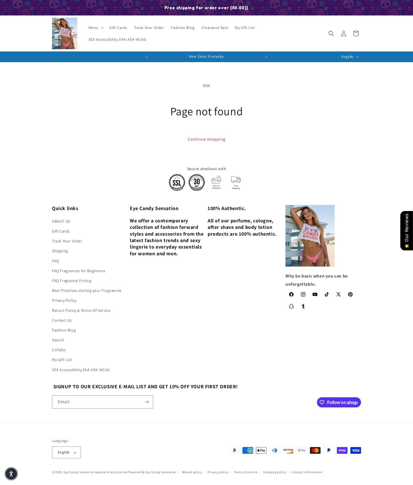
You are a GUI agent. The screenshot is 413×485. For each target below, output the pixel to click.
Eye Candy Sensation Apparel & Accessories (95, 472)
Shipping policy (274, 472)
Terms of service (245, 472)
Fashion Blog (64, 330)
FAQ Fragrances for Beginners (78, 270)
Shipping (60, 250)
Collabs (59, 349)
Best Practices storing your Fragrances (87, 290)
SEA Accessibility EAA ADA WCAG (81, 369)
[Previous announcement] (146, 56)
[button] (95, 27)
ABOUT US (61, 221)
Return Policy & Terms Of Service (81, 310)
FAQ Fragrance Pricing (72, 280)
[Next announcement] (266, 56)
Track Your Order (67, 240)
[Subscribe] (146, 402)
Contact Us (62, 320)
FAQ (55, 260)
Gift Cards (61, 231)
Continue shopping (207, 139)
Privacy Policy (64, 300)
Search (58, 339)
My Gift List (62, 359)
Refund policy (192, 472)
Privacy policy (218, 472)
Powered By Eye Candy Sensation (152, 472)
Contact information (307, 472)
